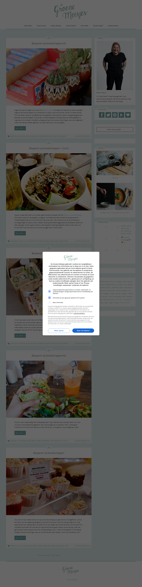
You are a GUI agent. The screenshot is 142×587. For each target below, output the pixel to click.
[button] (71, 302)
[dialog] (71, 293)
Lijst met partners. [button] (79, 313)
